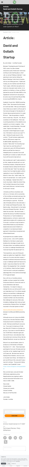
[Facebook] (5, 438)
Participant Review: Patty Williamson (11, 429)
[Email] (20, 438)
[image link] (14, 2)
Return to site (7, 434)
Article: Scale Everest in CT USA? (14, 424)
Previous (5, 422)
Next (4, 426)
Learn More (18, 461)
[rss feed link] (5, 442)
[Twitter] (10, 438)
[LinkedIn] (15, 438)
